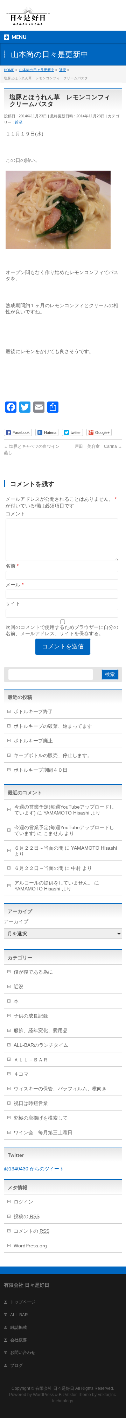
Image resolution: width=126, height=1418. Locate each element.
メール (14, 584)
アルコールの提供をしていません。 (53, 883)
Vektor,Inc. (107, 1394)
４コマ (21, 1074)
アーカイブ (16, 921)
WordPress (43, 1394)
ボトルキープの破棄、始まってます (53, 726)
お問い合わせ (22, 1352)
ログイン (23, 1202)
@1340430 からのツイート (34, 1168)
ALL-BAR (19, 1314)
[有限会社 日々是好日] (28, 19)
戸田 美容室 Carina (98, 446)
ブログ (16, 1365)
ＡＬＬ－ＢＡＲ (31, 1059)
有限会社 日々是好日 (54, 1388)
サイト (13, 603)
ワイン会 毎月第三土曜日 (43, 1132)
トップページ (22, 1302)
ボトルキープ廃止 (33, 740)
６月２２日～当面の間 (38, 848)
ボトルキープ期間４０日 (41, 770)
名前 (12, 566)
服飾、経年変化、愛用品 (41, 1030)
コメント (15, 513)
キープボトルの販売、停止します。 (53, 755)
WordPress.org (30, 1245)
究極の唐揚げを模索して (41, 1118)
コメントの (31, 1231)
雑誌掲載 (18, 1327)
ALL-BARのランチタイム (43, 1045)
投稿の (27, 1216)
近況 (18, 122)
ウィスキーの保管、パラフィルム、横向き (60, 1088)
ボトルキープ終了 (33, 711)
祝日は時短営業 (31, 1103)
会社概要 (18, 1340)
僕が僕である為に (33, 972)
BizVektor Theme (75, 1394)
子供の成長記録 (31, 1016)
